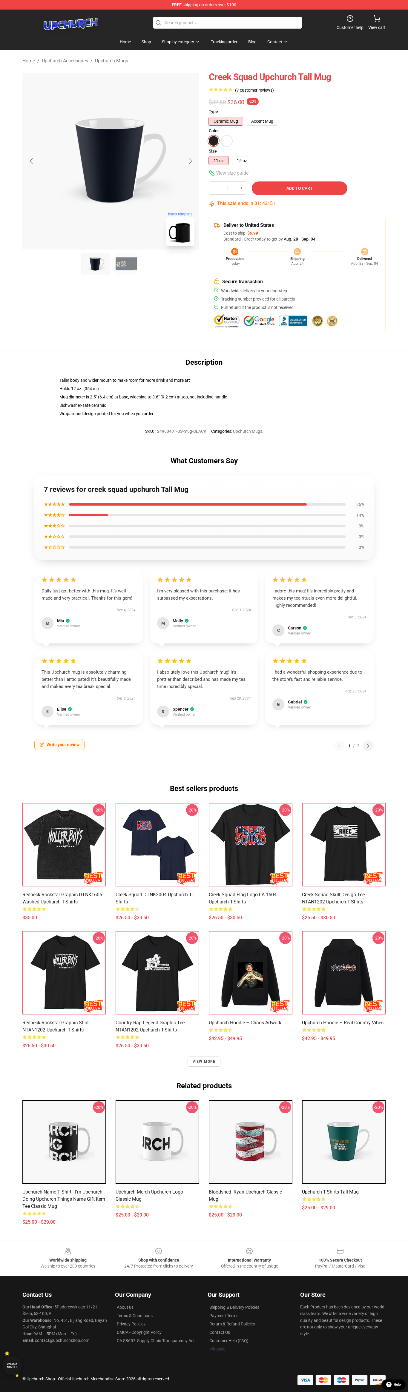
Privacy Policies (131, 1324)
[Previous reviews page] (339, 745)
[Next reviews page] (368, 745)
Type (213, 111)
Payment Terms (223, 1315)
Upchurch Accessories (65, 61)
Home (28, 61)
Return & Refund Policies (232, 1324)
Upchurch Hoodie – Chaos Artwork (245, 1022)
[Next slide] (190, 161)
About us (125, 1307)
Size (213, 151)
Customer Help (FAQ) (229, 1340)
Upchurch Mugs (111, 61)
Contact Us (219, 1332)
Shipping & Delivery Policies (234, 1307)
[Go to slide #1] (95, 264)
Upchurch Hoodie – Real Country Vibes (343, 1022)
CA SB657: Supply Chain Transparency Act (156, 1340)
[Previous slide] (31, 161)
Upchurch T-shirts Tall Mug (330, 1192)
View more (204, 1062)
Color (214, 130)
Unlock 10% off (12, 1365)
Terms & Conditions (135, 1315)
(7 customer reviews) (254, 90)
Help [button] (397, 1384)
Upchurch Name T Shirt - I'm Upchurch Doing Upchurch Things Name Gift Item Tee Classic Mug (63, 1199)
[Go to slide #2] (126, 264)
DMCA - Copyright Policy (139, 1332)
